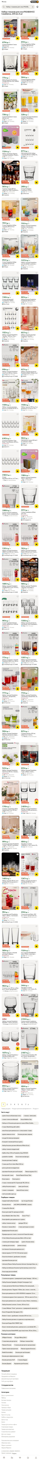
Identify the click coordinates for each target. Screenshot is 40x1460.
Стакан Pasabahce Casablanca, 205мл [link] (26, 189)
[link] (11, 1115)
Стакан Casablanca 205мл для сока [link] (28, 513)
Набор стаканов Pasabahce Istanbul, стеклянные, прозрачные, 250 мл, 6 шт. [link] (28, 226)
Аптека (3, 1412)
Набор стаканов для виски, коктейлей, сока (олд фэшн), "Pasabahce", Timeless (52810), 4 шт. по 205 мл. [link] (29, 623)
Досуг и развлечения (7, 1395)
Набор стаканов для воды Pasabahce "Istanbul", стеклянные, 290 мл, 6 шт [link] (28, 335)
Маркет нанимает (6, 1445)
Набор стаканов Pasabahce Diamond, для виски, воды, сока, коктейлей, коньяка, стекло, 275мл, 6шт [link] (9, 734)
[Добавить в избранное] (17, 18)
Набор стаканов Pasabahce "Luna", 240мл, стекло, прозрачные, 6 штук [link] (28, 771)
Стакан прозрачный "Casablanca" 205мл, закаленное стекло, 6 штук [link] (9, 300)
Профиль (36, 1457)
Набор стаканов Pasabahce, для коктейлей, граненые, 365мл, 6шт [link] (29, 263)
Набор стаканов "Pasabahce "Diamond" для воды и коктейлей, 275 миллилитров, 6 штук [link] (29, 586)
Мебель (3, 1398)
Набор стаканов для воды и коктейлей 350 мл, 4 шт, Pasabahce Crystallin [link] (29, 881)
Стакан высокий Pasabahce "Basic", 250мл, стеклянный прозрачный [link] (10, 915)
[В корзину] (18, 38)
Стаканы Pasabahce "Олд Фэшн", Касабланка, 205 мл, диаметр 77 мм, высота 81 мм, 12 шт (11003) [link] (10, 441)
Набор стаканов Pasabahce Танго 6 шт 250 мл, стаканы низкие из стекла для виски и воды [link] (10, 771)
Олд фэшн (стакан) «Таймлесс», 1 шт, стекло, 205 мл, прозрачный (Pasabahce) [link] (29, 844)
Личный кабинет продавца (9, 1374)
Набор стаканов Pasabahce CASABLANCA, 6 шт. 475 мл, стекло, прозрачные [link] (10, 586)
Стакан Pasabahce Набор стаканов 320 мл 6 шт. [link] (28, 44)
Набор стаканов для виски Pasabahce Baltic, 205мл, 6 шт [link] (29, 372)
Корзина (28, 1457)
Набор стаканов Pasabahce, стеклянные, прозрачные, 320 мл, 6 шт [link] (29, 695)
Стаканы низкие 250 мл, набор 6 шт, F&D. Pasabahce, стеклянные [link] (10, 189)
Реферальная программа (8, 1388)
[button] (37, 7)
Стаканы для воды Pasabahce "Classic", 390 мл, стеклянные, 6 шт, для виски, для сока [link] (10, 844)
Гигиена (3, 1402)
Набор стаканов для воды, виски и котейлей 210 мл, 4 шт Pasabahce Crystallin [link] (10, 407)
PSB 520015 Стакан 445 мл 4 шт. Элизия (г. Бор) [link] (29, 441)
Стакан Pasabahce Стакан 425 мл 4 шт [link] (9, 117)
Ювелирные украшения (8, 1436)
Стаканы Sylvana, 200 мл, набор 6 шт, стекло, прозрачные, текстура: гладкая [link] (28, 734)
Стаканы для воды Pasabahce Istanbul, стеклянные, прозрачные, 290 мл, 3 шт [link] (29, 117)
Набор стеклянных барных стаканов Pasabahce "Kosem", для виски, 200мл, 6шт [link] (10, 154)
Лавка (12, 1457)
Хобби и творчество (7, 1417)
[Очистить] (33, 7)
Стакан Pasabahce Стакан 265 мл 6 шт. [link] (9, 45)
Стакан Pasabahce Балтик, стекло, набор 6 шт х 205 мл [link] (10, 623)
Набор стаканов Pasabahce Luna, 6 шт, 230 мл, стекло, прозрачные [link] (9, 372)
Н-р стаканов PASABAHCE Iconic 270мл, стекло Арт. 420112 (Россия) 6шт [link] (28, 953)
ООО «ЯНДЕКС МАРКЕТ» (13, 1451)
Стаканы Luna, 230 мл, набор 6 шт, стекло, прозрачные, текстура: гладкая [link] (10, 988)
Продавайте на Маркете (8, 1376)
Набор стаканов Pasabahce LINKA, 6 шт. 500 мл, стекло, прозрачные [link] (10, 551)
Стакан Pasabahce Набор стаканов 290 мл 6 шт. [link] (28, 80)
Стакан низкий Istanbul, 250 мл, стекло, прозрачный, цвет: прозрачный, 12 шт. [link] (29, 1055)
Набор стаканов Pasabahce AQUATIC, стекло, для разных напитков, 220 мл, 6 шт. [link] (10, 1022)
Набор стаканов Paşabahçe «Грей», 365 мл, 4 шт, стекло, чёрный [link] (29, 660)
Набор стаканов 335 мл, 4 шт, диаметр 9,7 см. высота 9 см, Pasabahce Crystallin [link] (10, 881)
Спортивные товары (7, 1427)
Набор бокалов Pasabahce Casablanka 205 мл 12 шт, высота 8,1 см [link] (28, 300)
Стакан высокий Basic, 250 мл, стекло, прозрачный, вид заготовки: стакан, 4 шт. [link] (29, 915)
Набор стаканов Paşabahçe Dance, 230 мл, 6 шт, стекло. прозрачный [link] (29, 551)
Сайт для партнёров (7, 1381)
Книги (3, 1422)
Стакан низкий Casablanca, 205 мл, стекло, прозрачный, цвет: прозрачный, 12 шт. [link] (10, 513)
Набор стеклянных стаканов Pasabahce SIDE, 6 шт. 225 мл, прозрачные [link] (10, 660)
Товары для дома (6, 1410)
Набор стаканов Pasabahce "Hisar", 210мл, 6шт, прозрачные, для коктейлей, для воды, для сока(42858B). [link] (29, 478)
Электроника (5, 1405)
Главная (4, 1457)
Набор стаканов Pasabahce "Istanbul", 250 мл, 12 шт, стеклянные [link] (9, 335)
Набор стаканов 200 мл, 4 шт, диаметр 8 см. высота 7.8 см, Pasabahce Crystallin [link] (29, 407)
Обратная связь (5, 1443)
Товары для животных (7, 1429)
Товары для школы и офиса (9, 1424)
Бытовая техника (6, 1400)
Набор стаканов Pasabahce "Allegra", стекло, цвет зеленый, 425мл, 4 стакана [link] (28, 1089)
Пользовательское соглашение (10, 1440)
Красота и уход (5, 1414)
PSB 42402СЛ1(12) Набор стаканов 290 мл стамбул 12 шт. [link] (29, 154)
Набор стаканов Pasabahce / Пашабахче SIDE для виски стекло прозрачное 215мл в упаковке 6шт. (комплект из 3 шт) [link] (29, 809)
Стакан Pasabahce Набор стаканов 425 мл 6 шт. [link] (9, 262)
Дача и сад (4, 1419)
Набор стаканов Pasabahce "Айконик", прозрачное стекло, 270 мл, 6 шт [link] (9, 695)
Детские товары (6, 1434)
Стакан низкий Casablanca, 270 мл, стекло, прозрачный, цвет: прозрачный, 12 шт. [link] (29, 1022)
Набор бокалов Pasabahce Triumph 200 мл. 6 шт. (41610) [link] (10, 80)
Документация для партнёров (9, 1379)
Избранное (20, 1457)
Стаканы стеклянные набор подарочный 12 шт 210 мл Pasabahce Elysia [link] (10, 809)
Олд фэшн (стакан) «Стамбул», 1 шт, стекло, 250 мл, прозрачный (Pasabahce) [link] (29, 988)
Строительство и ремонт (8, 1431)
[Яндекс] (14, 1453)
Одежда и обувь (6, 1407)
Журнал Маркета (6, 1447)
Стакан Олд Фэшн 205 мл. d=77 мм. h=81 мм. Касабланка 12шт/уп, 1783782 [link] (10, 477)
